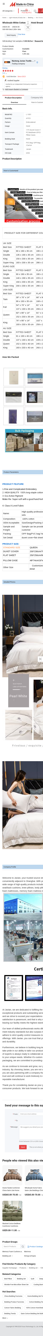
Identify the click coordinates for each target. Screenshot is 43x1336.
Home (4, 17)
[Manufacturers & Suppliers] (22, 4)
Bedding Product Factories (14, 1302)
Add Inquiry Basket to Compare (16, 89)
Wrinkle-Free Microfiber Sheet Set (16, 1284)
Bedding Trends (10, 1313)
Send (23, 1147)
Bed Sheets (39, 17)
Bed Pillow (8, 1279)
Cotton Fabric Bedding (12, 1308)
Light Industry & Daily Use (17, 17)
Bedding (30, 17)
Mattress (27, 1251)
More (4, 1318)
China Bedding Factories (13, 1296)
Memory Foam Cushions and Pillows (16, 1251)
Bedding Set (21, 1279)
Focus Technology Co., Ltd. (30, 1326)
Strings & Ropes (30, 1256)
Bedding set (6, 1256)
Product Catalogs (36, 1246)
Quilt (32, 1279)
